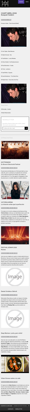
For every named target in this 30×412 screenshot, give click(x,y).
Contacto (10, 409)
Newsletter (18, 409)
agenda (21, 1)
